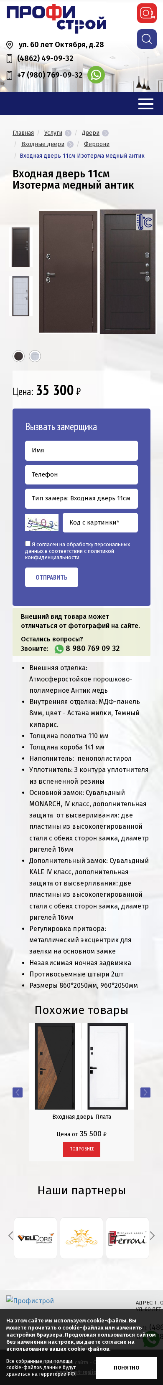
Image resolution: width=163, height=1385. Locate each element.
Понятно (126, 1368)
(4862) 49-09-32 (45, 58)
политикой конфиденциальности (69, 554)
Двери (90, 132)
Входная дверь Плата (81, 1116)
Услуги (53, 132)
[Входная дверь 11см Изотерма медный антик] (20, 247)
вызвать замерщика (147, 13)
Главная (23, 132)
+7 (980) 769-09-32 (50, 75)
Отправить (52, 577)
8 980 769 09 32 (93, 648)
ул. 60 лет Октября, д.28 (61, 44)
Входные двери (42, 144)
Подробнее (81, 1149)
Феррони (97, 144)
